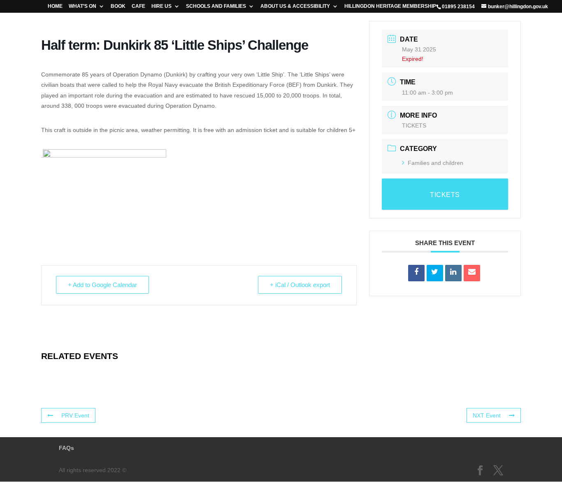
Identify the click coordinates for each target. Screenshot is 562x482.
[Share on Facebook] (416, 273)
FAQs (66, 448)
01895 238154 (458, 6)
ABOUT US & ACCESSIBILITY (295, 6)
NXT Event (487, 415)
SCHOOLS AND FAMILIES (216, 6)
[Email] (472, 273)
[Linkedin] (453, 273)
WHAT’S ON (82, 6)
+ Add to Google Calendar (102, 284)
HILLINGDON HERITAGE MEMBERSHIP (390, 6)
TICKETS (414, 125)
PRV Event (75, 415)
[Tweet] (435, 273)
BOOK (118, 6)
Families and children (435, 163)
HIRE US (161, 6)
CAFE (138, 6)
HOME (55, 6)
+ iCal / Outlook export (300, 284)
